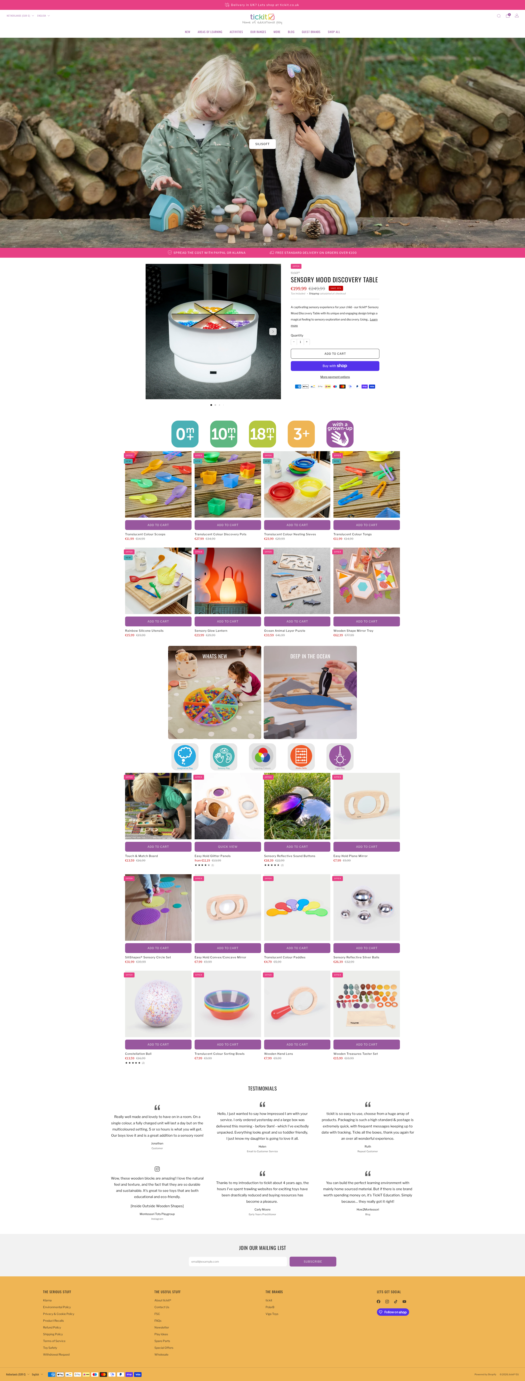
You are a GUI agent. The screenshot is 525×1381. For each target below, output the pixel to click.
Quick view (228, 846)
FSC (157, 1314)
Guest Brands (311, 32)
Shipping (314, 293)
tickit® (295, 273)
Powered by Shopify (485, 1374)
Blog (291, 32)
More (277, 32)
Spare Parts (162, 1341)
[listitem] (262, 5)
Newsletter (161, 1327)
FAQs (157, 1320)
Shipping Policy (53, 1334)
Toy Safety (50, 1347)
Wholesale (161, 1354)
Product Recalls (53, 1320)
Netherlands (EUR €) (18, 15)
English (41, 15)
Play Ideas (161, 1334)
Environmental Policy (57, 1307)
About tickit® (162, 1300)
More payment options (335, 376)
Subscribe (313, 1261)
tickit (269, 1300)
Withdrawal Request (56, 1354)
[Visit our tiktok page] (395, 1301)
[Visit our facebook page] (378, 1301)
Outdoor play (262, 144)
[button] (256, 244)
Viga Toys (272, 1314)
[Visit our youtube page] (404, 1301)
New (187, 32)
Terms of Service (54, 1341)
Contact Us (161, 1307)
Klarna (47, 1300)
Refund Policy (52, 1327)
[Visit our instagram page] (387, 1301)
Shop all (334, 32)
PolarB (270, 1307)
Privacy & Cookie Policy (58, 1314)
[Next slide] (273, 331)
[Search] (499, 16)
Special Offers (163, 1347)
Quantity (297, 335)
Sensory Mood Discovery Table (334, 279)
